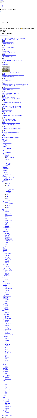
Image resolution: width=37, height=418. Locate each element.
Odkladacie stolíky (5, 250)
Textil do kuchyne (5, 343)
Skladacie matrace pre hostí (8, 323)
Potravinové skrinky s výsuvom (8, 215)
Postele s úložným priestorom (8, 329)
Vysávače (6, 178)
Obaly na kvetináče (5, 140)
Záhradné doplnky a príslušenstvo (7, 400)
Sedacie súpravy (8, 197)
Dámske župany (8, 205)
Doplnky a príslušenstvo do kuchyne (9, 228)
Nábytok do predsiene (5, 272)
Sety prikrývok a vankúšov (11, 189)
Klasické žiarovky (7, 307)
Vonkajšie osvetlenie (5, 304)
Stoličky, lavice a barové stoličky (7, 253)
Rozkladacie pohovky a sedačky (8, 288)
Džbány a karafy (6, 385)
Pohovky (6, 287)
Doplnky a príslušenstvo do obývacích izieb (10, 278)
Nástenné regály (5, 249)
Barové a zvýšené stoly (7, 258)
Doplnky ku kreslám (7, 266)
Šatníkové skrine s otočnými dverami (9, 334)
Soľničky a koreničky (7, 375)
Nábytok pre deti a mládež (6, 154)
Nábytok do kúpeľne (5, 231)
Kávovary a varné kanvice (8, 219)
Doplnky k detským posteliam (8, 163)
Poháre (4, 380)
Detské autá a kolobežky (7, 164)
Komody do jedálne (7, 260)
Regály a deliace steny (7, 292)
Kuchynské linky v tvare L (8, 213)
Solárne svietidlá (6, 305)
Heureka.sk (3, 181)
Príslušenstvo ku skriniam (7, 333)
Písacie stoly (3, 4)
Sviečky (5, 144)
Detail (4, 40)
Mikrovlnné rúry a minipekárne (8, 220)
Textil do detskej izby (5, 160)
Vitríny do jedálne (7, 262)
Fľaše (5, 386)
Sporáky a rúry (6, 222)
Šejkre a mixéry (6, 221)
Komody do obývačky (7, 290)
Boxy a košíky (5, 364)
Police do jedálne (7, 261)
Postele (2, 5)
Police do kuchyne (7, 226)
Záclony (6, 362)
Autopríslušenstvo (5, 167)
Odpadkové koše (5, 171)
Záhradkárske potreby (5, 398)
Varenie (4, 390)
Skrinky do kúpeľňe (7, 233)
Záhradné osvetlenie (5, 405)
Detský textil (6, 151)
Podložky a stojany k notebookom (7, 208)
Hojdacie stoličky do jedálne (8, 254)
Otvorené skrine (6, 332)
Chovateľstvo (6, 202)
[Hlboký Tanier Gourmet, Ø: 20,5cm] (5, 21)
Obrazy (4, 141)
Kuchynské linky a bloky (6, 210)
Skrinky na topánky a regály (6, 275)
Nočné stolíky (6, 317)
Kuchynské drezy (7, 229)
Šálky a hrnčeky (6, 387)
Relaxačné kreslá (6, 282)
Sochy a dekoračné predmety (8, 148)
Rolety (5, 342)
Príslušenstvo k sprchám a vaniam (8, 239)
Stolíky (7, 198)
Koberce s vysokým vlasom (8, 337)
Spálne (2, 313)
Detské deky (6, 161)
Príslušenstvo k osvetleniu (6, 303)
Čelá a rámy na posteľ (7, 326)
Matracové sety (6, 321)
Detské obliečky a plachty (8, 162)
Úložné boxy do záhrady (7, 403)
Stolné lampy (6, 301)
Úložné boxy (7, 194)
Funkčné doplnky (5, 393)
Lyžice (5, 382)
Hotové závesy (6, 360)
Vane (5, 246)
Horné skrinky (6, 214)
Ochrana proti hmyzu (5, 170)
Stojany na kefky (9, 192)
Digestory (6, 218)
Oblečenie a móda (5, 204)
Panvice (5, 391)
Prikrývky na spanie (10, 188)
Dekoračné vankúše (7, 351)
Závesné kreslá (6, 409)
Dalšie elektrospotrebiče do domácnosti (9, 177)
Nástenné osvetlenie (7, 299)
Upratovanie (4, 175)
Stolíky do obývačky (5, 293)
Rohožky (6, 339)
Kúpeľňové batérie (7, 243)
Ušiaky (5, 284)
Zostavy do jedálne (5, 263)
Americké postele (7, 325)
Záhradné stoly (5, 410)
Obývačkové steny (5, 285)
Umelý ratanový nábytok (7, 413)
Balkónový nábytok (4, 6)
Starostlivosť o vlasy (5, 180)
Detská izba (3, 149)
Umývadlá (6, 244)
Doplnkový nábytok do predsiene (8, 270)
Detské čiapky (7, 206)
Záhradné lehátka (7, 407)
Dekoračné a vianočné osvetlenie (7, 296)
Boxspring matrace (7, 320)
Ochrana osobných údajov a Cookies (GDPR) (7, 415)
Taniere (5, 388)
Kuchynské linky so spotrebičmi (8, 212)
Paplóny (6, 355)
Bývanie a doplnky (7, 184)
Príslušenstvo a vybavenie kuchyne (7, 227)
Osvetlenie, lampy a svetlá (5, 295)
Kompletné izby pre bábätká (8, 152)
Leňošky (6, 286)
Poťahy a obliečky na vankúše (8, 352)
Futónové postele (7, 327)
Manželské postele (7, 328)
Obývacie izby (3, 277)
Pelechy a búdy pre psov (10, 203)
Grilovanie (4, 397)
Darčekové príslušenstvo (6, 168)
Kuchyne (3, 209)
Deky (8, 186)
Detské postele (6, 156)
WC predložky (6, 242)
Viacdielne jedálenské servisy (8, 389)
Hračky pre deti (6, 165)
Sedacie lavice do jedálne (7, 256)
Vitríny (4, 251)
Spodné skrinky (6, 216)
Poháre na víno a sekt (7, 381)
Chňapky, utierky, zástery (7, 344)
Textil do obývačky (5, 350)
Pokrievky (6, 392)
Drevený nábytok (7, 412)
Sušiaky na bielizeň (7, 173)
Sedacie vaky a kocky (7, 283)
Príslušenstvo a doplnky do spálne (7, 330)
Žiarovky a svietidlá (5, 308)
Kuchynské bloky (7, 211)
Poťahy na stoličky (7, 345)
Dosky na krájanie (7, 377)
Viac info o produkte (4, 35)
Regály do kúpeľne (7, 232)
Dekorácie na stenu (7, 147)
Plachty (8, 187)
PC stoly (8, 199)
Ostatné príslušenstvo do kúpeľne (8, 238)
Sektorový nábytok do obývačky (7, 289)
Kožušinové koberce (7, 338)
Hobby (4, 201)
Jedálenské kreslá (7, 255)
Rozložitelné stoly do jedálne (8, 259)
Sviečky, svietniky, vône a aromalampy (7, 143)
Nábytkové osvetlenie (7, 279)
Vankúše (8, 190)
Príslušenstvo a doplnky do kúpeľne (7, 234)
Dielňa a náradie (5, 169)
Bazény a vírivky (5, 396)
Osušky (5, 347)
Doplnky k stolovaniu (5, 371)
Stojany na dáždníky (7, 271)
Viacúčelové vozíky (5, 369)
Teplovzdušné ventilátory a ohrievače (9, 240)
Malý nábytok (3, 247)
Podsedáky (6, 402)
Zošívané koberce (7, 340)
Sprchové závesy (6, 349)
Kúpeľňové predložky (7, 237)
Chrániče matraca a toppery (6, 314)
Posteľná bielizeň (7, 357)
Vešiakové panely (7, 274)
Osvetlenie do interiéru (5, 298)
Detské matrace (5, 153)
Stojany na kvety (5, 142)
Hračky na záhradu (7, 401)
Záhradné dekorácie (7, 404)
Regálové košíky (6, 365)
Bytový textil (7, 185)
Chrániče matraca (7, 354)
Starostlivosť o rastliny (7, 399)
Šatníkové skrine (5, 331)
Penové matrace (6, 322)
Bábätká (4, 150)
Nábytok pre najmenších (7, 159)
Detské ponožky (8, 207)
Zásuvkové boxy (6, 367)
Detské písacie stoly (7, 155)
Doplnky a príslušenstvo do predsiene (7, 269)
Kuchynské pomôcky (5, 376)
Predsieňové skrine (7, 273)
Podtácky (6, 372)
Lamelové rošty (5, 315)
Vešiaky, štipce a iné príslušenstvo (8, 174)
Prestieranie (6, 346)
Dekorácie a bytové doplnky (5, 139)
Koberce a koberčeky (8, 191)
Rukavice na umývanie (7, 348)
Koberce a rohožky (5, 336)
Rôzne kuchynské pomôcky (8, 379)
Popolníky (6, 373)
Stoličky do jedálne (7, 257)
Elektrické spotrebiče (4, 176)
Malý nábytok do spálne (6, 316)
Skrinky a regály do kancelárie (6, 268)
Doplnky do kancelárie (5, 264)
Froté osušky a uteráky (7, 236)
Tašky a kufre (4, 395)
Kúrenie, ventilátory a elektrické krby (7, 179)
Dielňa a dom (3, 166)
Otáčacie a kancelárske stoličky (6, 265)
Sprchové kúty (6, 245)
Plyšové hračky (8, 183)
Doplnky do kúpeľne (7, 235)
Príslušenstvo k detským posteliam (10, 157)
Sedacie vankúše (6, 353)
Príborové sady (6, 383)
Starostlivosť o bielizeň (5, 172)
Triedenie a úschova (4, 363)
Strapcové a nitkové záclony (8, 361)
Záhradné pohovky (7, 408)
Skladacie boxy (6, 366)
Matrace (7, 195)
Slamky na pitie (6, 374)
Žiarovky (4, 306)
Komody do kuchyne (7, 225)
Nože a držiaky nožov (7, 378)
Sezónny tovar (3, 310)
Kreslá (4, 281)
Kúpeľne (3, 230)
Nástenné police (6, 291)
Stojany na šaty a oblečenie (8, 318)
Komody (4, 248)
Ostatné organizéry (5, 368)
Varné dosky (6, 224)
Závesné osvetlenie (7, 302)
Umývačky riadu (6, 223)
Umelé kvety (4, 146)
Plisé (5, 341)
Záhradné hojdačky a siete (8, 406)
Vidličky (6, 384)
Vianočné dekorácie (7, 312)
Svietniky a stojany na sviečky (8, 145)
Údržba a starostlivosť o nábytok (8, 280)
